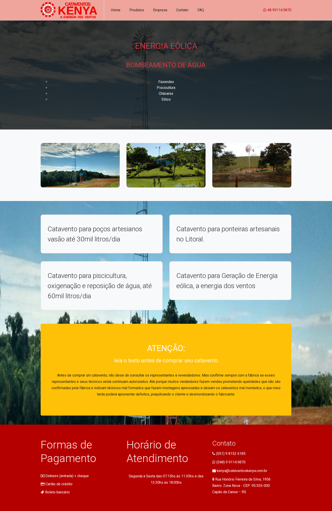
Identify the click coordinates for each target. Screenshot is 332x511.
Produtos (136, 10)
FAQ (200, 10)
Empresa (160, 10)
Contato (182, 10)
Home (115, 10)
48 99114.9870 (279, 10)
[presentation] (288, 147)
